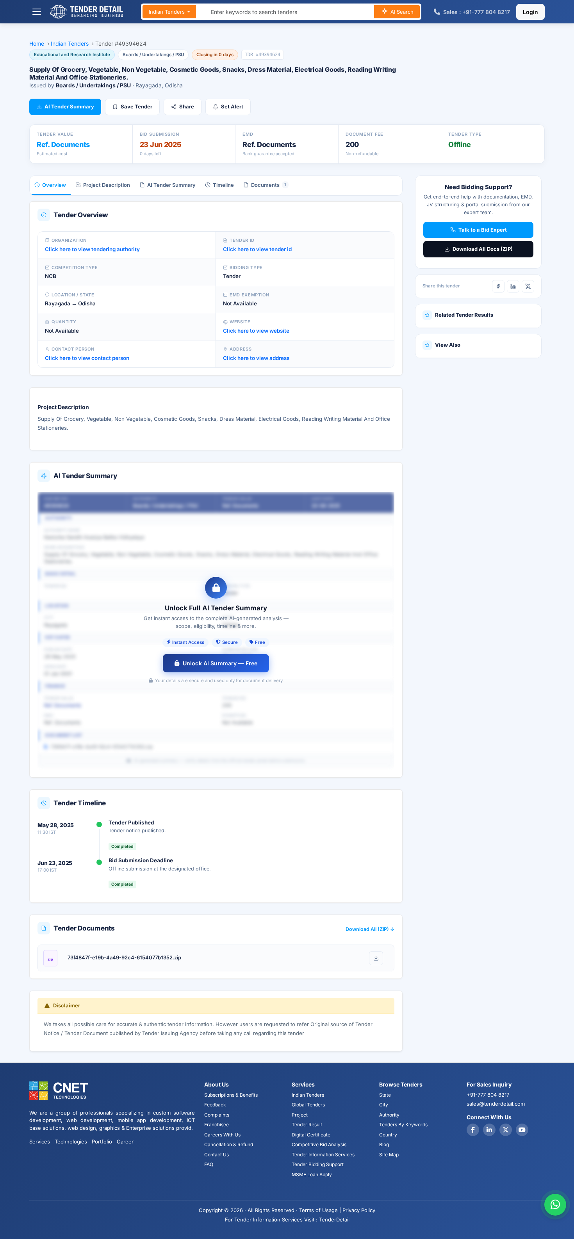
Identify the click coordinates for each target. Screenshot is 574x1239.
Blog (384, 1144)
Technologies (71, 1141)
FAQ (208, 1164)
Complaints (216, 1115)
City (383, 1105)
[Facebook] (498, 286)
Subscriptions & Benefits (231, 1095)
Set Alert (232, 106)
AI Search (401, 12)
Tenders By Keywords (403, 1124)
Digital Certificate (311, 1135)
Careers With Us (222, 1135)
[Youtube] (522, 1130)
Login (530, 12)
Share (186, 106)
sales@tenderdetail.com (496, 1104)
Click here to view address (256, 358)
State (385, 1095)
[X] (528, 286)
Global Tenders (308, 1105)
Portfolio (102, 1141)
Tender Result (307, 1124)
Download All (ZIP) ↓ (370, 929)
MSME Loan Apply (312, 1174)
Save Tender (136, 106)
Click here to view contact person (87, 358)
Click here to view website (256, 331)
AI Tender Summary (69, 106)
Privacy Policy (358, 1210)
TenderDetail (334, 1219)
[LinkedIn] (513, 286)
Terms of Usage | (320, 1210)
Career (125, 1141)
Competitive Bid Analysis (319, 1144)
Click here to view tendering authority (92, 249)
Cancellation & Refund (228, 1144)
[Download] (376, 958)
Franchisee (216, 1124)
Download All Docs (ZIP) (483, 249)
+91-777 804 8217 (488, 1095)
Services (39, 1141)
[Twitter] (505, 1130)
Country (388, 1135)
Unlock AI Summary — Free (220, 663)
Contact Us (216, 1154)
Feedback (215, 1105)
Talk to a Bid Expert (482, 230)
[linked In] (489, 1130)
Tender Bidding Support (318, 1164)
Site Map (389, 1154)
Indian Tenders (167, 12)
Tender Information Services (323, 1154)
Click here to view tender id (257, 249)
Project (300, 1115)
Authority (389, 1115)
